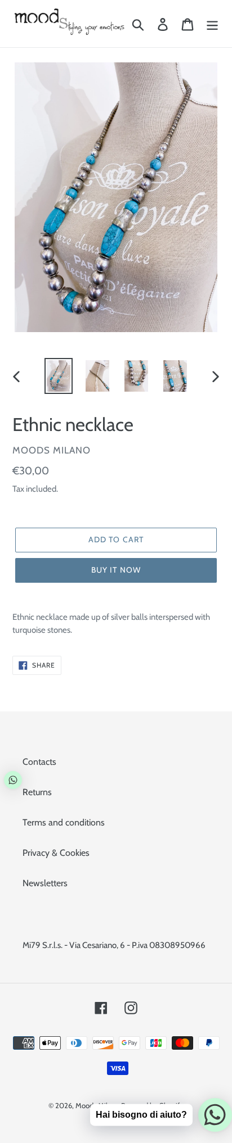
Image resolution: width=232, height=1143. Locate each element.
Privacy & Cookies (56, 852)
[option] (58, 376)
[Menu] (212, 24)
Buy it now (116, 570)
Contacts (39, 761)
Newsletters (45, 883)
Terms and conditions (64, 822)
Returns (37, 792)
